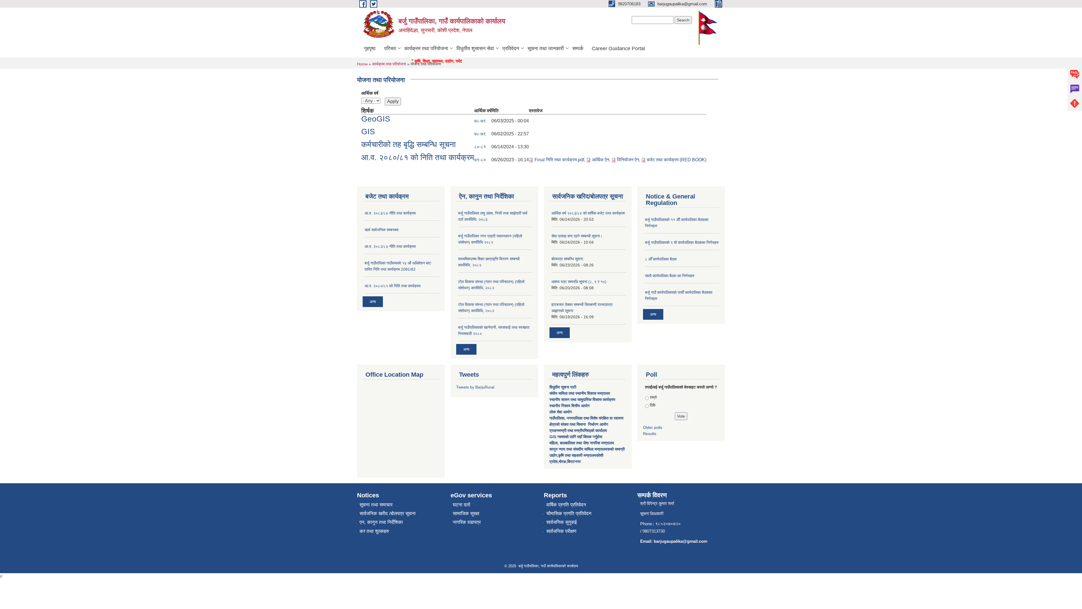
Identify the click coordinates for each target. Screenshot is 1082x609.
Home (362, 64)
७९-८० (480, 159)
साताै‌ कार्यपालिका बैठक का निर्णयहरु (670, 275)
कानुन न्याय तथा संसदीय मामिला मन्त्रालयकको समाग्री (587, 449)
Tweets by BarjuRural (475, 387)
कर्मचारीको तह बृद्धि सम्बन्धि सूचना (408, 144)
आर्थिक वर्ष (369, 93)
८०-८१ (480, 146)
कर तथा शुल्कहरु (374, 531)
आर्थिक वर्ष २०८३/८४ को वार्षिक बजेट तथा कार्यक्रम (588, 213)
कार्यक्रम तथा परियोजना (426, 48)
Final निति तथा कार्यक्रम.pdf (559, 159)
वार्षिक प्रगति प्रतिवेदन (566, 505)
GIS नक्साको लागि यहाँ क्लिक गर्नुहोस (575, 436)
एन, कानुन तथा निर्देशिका (381, 522)
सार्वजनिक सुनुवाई (561, 522)
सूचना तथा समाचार (376, 505)
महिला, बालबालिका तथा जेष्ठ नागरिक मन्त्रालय (581, 443)
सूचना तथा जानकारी (545, 48)
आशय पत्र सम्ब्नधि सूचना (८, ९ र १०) (578, 281)
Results (649, 433)
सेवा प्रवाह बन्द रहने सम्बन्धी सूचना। (576, 236)
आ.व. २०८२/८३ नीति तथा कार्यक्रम (390, 246)
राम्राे (653, 397)
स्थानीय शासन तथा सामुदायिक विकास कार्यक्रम (582, 399)
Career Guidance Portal (618, 48)
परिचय (390, 48)
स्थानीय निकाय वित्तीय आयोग (570, 405)
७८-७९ (480, 120)
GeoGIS (375, 118)
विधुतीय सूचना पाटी (562, 387)
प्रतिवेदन (510, 48)
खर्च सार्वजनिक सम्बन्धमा (381, 230)
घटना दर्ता (461, 505)
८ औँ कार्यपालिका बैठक (661, 259)
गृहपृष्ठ (370, 48)
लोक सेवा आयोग (561, 412)
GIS (368, 131)
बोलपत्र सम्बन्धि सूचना (567, 259)
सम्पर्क (577, 48)
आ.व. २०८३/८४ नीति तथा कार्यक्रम (390, 213)
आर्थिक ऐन (600, 159)
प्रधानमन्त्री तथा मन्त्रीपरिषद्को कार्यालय (578, 430)
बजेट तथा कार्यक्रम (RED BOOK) (676, 159)
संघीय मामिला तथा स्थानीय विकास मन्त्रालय (580, 393)
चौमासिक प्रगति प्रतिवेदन (568, 513)
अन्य (373, 301)
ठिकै (652, 405)
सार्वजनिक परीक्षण (561, 531)
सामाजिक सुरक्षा (466, 513)
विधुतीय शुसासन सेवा (475, 48)
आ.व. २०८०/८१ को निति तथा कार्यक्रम (417, 157)
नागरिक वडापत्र (467, 522)
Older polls (652, 427)
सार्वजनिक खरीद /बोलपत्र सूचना (388, 513)
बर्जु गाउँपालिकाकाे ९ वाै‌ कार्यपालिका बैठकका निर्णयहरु (682, 242)
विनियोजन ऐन (628, 159)
